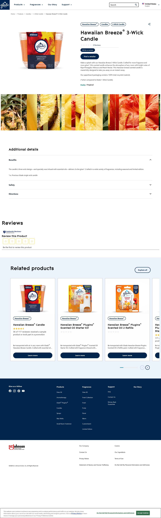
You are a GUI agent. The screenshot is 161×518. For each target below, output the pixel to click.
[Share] (149, 24)
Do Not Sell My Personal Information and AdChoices (115, 513)
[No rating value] (86, 45)
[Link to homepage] (5, 5)
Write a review (87, 50)
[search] (136, 5)
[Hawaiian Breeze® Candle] (33, 296)
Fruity (82, 85)
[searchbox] (123, 5)
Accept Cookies (142, 513)
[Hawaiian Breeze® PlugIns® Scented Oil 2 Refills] (127, 296)
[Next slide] (147, 367)
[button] (151, 5)
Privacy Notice (76, 514)
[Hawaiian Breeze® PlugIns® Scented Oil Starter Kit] (80, 296)
